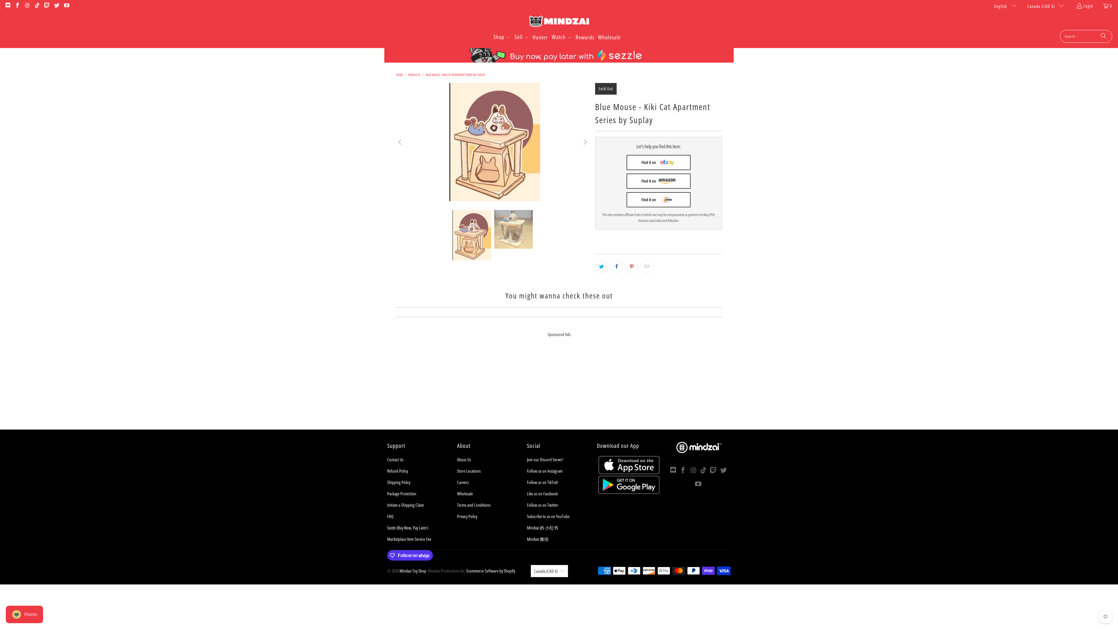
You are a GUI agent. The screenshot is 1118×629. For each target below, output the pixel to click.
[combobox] (1086, 36)
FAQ (390, 516)
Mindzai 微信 (538, 539)
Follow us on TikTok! (542, 482)
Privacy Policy (467, 516)
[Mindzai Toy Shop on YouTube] (66, 6)
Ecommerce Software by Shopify (490, 571)
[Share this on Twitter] (601, 266)
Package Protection (401, 494)
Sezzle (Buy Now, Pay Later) (407, 528)
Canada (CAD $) (1041, 6)
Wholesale (465, 494)
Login (1088, 6)
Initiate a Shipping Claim (405, 505)
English (1001, 6)
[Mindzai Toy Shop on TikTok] (37, 6)
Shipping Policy (398, 482)
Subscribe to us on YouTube (548, 516)
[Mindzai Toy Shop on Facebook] (17, 6)
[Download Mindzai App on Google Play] (628, 492)
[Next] (585, 142)
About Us (464, 459)
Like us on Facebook (542, 494)
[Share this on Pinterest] (631, 266)
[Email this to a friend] (647, 266)
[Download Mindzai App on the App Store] (629, 472)
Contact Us (395, 459)
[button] (502, 37)
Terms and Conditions (474, 505)
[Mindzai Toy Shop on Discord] (7, 6)
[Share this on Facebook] (616, 266)
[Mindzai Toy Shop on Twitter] (56, 6)
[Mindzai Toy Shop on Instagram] (27, 6)
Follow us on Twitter (542, 505)
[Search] (1103, 36)
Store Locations (469, 471)
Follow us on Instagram (544, 471)
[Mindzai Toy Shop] (559, 22)
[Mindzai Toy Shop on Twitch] (47, 6)
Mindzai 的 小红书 (542, 528)
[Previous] (400, 142)
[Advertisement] (559, 389)
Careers (463, 482)
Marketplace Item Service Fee (409, 539)
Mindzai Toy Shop (412, 571)
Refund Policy (397, 471)
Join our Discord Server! (545, 459)
